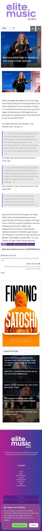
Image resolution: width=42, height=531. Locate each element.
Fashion (21, 478)
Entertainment (21, 480)
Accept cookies (19, 525)
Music (21, 473)
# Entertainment (21, 244)
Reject (33, 525)
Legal (21, 484)
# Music (31, 244)
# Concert (10, 244)
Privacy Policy (21, 486)
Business (21, 482)
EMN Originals (21, 476)
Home (21, 471)
